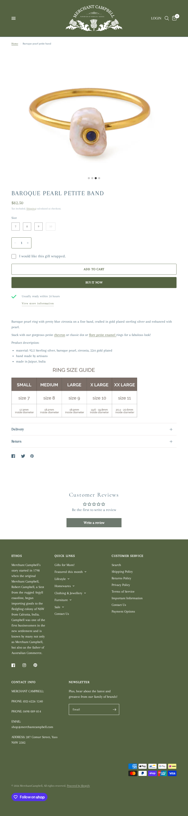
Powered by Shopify (78, 785)
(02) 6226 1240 (33, 701)
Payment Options (123, 611)
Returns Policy (121, 578)
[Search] (167, 18)
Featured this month (69, 572)
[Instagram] (27, 665)
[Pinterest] (38, 665)
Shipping (31, 208)
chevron (59, 335)
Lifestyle (60, 579)
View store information (38, 303)
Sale (57, 607)
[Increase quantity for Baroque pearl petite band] (27, 243)
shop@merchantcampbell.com (32, 727)
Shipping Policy (122, 571)
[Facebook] (16, 665)
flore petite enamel (102, 335)
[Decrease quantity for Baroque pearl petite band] (15, 243)
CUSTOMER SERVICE (127, 556)
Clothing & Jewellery (68, 593)
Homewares (63, 586)
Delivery (17, 429)
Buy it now (94, 282)
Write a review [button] (94, 523)
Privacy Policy (121, 585)
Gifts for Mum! (65, 565)
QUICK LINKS (65, 556)
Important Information (127, 598)
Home (14, 43)
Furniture (61, 600)
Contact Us (62, 613)
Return (16, 441)
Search (116, 565)
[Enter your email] (114, 709)
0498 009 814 (32, 711)
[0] (174, 18)
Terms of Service (123, 591)
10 (50, 225)
